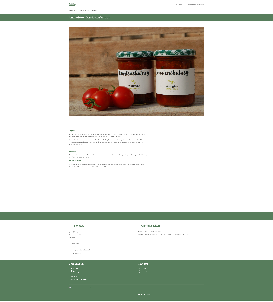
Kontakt (94, 10)
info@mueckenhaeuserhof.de (80, 247)
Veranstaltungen (84, 10)
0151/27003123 (76, 243)
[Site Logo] (72, 4)
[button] (99, 10)
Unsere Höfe (73, 10)
